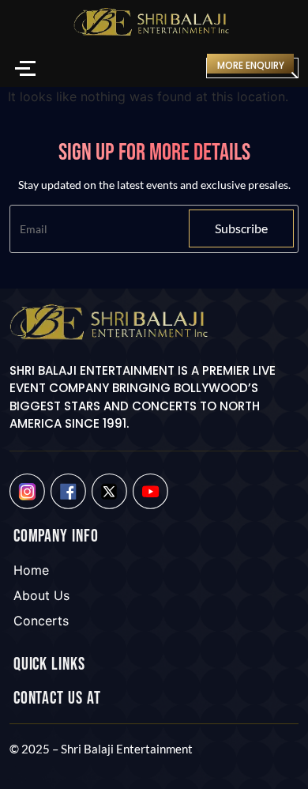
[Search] (183, 68)
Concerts (41, 621)
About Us (41, 595)
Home (31, 570)
